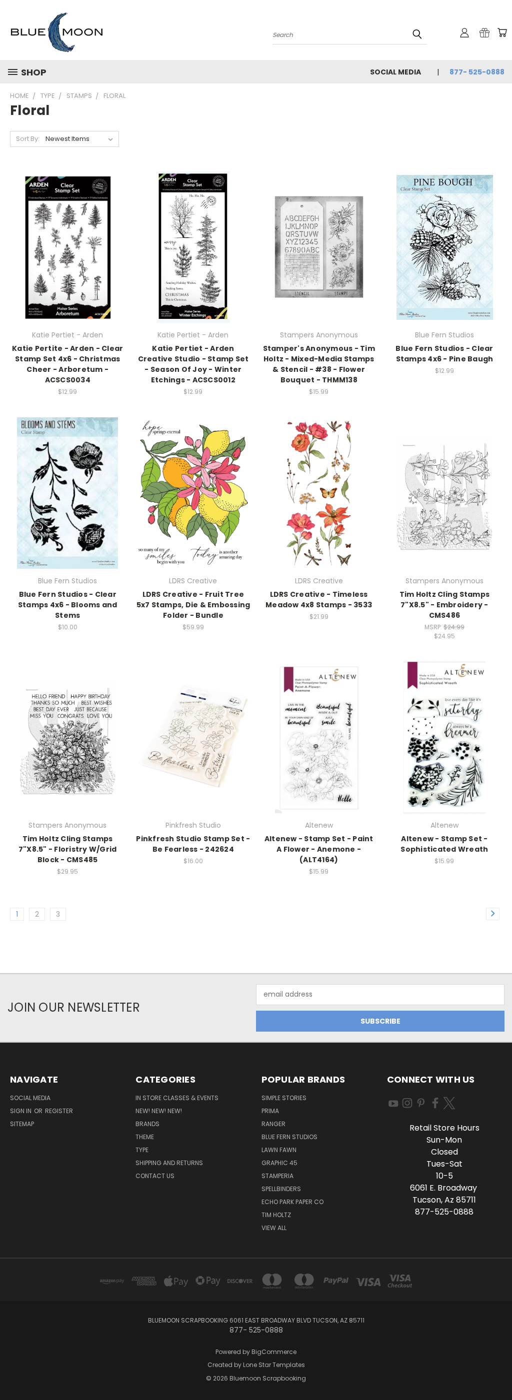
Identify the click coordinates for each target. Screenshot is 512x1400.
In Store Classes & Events (177, 1098)
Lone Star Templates (274, 1365)
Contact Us (155, 1176)
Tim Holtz (276, 1215)
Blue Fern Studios (290, 1137)
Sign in (21, 1111)
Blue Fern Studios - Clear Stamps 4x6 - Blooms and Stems (68, 604)
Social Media (395, 72)
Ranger (274, 1124)
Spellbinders (281, 1189)
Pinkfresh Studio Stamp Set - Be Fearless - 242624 (193, 844)
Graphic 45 (280, 1163)
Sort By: (28, 138)
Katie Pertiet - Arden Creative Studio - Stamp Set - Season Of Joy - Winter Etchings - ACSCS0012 (193, 364)
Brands (148, 1124)
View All (274, 1228)
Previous (496, 1369)
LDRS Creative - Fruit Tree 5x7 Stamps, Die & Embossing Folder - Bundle (193, 604)
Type (142, 1150)
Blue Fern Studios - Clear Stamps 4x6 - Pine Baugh (444, 353)
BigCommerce (274, 1352)
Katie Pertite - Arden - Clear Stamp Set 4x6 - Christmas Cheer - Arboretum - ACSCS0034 (67, 364)
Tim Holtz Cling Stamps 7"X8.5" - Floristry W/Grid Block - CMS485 (67, 849)
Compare (64, 255)
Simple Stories (284, 1098)
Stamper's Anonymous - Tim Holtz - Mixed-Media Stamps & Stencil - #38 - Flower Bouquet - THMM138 (319, 364)
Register (59, 1111)
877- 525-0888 (477, 72)
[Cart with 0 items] (502, 32)
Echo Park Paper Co (293, 1202)
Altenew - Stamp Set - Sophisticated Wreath (444, 844)
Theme (145, 1137)
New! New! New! (159, 1111)
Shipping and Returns (169, 1163)
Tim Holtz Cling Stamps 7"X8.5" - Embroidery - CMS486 (445, 604)
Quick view (68, 235)
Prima (270, 1111)
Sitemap (22, 1124)
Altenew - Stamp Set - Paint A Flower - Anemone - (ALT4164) (319, 849)
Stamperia (278, 1176)
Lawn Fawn (279, 1150)
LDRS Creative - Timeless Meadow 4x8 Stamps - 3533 (319, 599)
